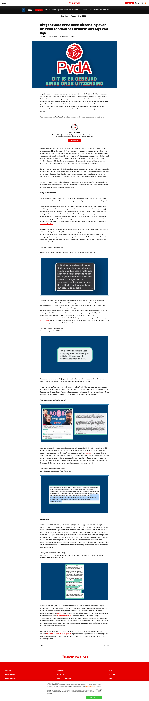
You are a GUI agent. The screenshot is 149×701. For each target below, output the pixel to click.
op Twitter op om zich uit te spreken (58, 634)
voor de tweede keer (64, 615)
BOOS (30, 10)
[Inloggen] (142, 3)
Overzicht (64, 16)
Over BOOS (82, 16)
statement (89, 453)
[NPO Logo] (145, 3)
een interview (45, 320)
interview (60, 613)
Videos (73, 16)
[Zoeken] (136, 3)
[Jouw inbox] (139, 3)
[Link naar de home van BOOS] (23, 10)
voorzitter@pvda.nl (46, 224)
